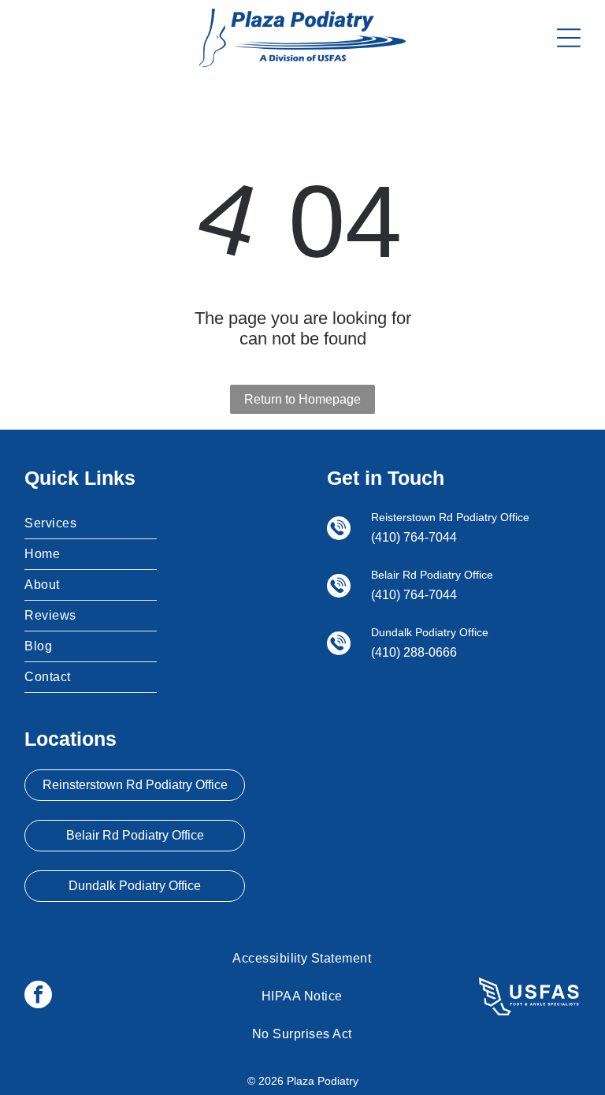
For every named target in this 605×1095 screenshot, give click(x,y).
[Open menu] (569, 38)
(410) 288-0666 (414, 652)
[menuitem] (90, 523)
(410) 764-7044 (414, 537)
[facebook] (38, 996)
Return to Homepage (302, 399)
